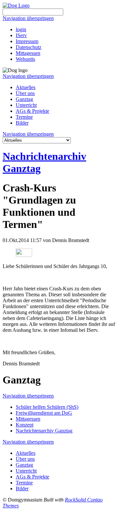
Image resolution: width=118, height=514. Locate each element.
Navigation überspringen (28, 18)
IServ (21, 35)
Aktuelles (25, 87)
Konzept (24, 425)
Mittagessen (28, 53)
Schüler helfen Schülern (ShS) (47, 407)
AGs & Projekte (32, 111)
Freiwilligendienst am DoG (44, 413)
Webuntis (25, 59)
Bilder (22, 123)
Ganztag (24, 99)
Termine (24, 117)
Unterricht (26, 105)
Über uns (25, 93)
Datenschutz (28, 47)
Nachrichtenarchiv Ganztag (44, 430)
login (21, 29)
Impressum (27, 41)
